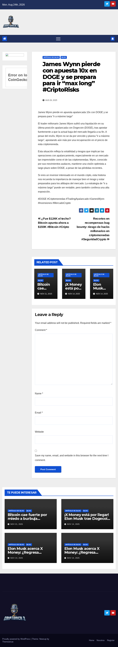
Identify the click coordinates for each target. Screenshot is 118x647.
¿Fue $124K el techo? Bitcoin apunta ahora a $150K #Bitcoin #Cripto (54, 222)
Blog (63, 57)
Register (110, 640)
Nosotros (101, 640)
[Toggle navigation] (58, 38)
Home (91, 640)
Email (39, 412)
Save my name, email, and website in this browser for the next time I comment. (71, 457)
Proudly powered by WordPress (16, 639)
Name (39, 393)
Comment (41, 330)
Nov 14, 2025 (73, 524)
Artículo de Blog (51, 57)
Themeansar (7, 642)
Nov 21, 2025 (16, 524)
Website (39, 431)
